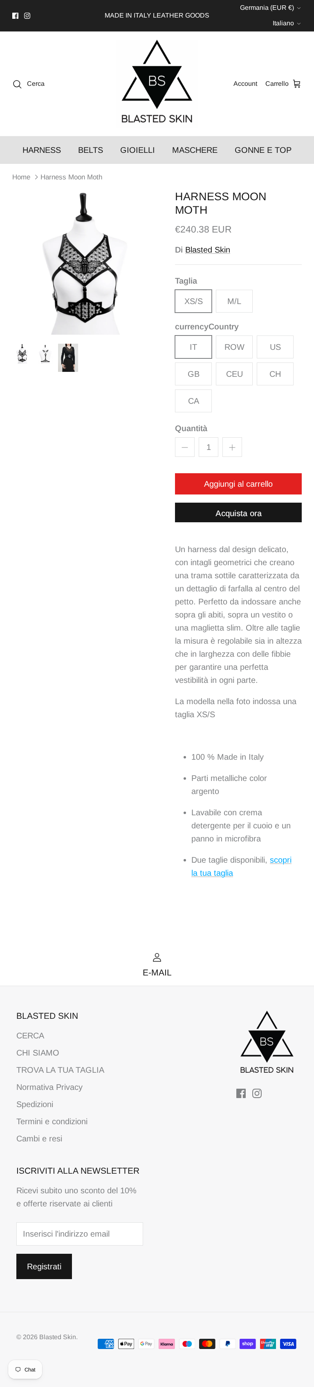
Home (21, 177)
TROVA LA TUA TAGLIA (60, 1069)
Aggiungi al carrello (238, 483)
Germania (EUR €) (267, 7)
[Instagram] (27, 16)
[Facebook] (15, 16)
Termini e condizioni (51, 1121)
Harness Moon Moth (71, 177)
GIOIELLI (137, 149)
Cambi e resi (39, 1138)
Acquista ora (238, 513)
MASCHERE (195, 149)
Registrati (44, 1266)
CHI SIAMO (37, 1052)
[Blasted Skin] (157, 84)
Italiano (283, 23)
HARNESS (41, 149)
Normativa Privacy (49, 1087)
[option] (84, 262)
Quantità (191, 428)
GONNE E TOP (263, 149)
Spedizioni (34, 1104)
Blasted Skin (207, 249)
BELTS (90, 149)
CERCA (30, 1035)
